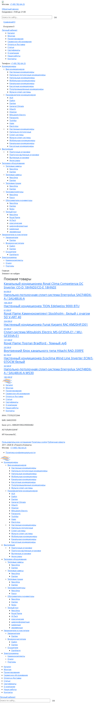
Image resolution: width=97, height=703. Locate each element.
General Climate (16, 106)
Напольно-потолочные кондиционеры (27, 75)
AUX (11, 97)
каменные (14, 229)
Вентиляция (7, 149)
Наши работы (14, 56)
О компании (13, 53)
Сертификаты (14, 50)
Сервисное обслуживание (20, 41)
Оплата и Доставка (16, 44)
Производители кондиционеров (21, 95)
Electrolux (13, 126)
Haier (11, 123)
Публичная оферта (56, 442)
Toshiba (12, 120)
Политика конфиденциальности (20, 452)
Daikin (12, 100)
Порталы (10, 266)
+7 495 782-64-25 (17, 4)
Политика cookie (39, 442)
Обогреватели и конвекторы (19, 200)
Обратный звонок (10, 9)
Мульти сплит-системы (20, 92)
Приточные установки (19, 152)
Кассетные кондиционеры (21, 86)
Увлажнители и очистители (14, 234)
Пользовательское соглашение (16, 442)
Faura (12, 197)
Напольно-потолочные (20, 132)
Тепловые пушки (13, 183)
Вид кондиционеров (15, 69)
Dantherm (14, 254)
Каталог (11, 33)
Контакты (12, 58)
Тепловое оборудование (13, 163)
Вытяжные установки (19, 157)
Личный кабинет (9, 30)
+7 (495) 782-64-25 (18, 447)
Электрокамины (9, 257)
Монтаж (11, 36)
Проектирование (15, 38)
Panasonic (14, 117)
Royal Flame (14, 217)
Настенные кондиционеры (21, 72)
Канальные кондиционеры (21, 83)
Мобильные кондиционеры (22, 80)
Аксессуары (14, 160)
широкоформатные (18, 226)
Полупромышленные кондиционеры (26, 89)
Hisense (13, 112)
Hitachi (12, 109)
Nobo (11, 209)
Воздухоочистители (15, 243)
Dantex (12, 103)
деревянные (15, 231)
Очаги (8, 263)
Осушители (11, 251)
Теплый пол (11, 211)
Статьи (11, 47)
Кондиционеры (9, 66)
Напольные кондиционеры (22, 77)
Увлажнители (12, 237)
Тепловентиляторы (14, 191)
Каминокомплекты (14, 260)
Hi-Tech (12, 220)
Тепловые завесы (14, 166)
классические (15, 223)
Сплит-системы (16, 134)
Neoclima (13, 169)
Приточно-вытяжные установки (24, 154)
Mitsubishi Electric (17, 114)
